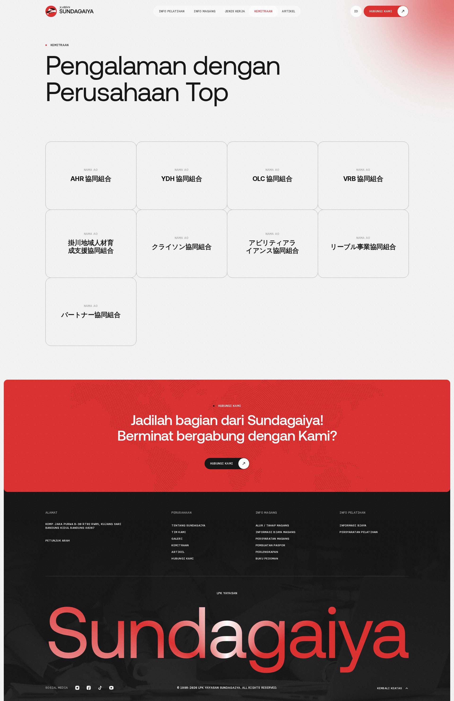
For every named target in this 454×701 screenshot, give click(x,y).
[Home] (69, 11)
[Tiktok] (100, 687)
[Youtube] (111, 687)
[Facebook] (88, 687)
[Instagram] (77, 687)
